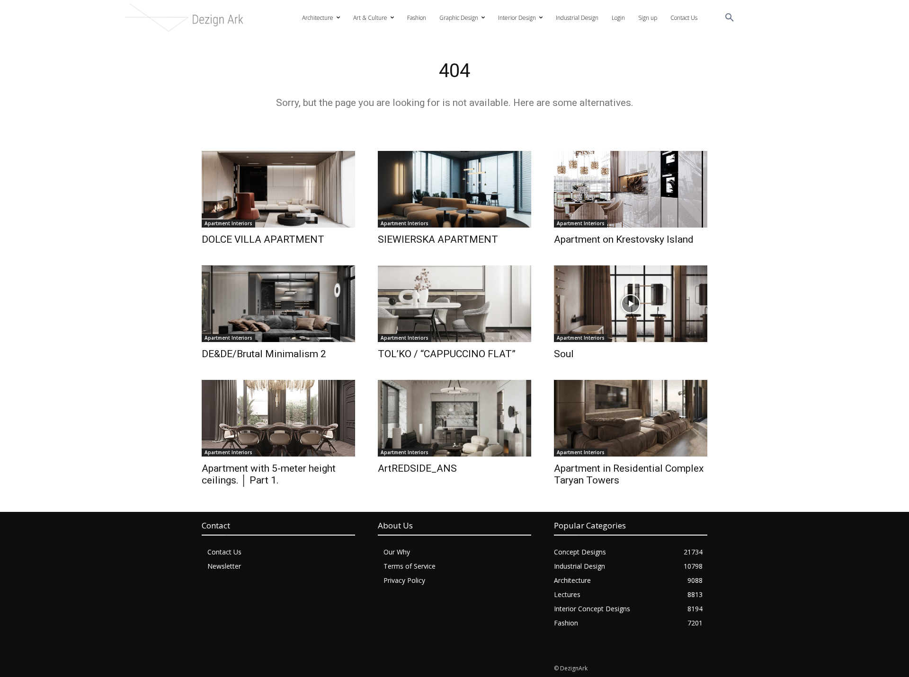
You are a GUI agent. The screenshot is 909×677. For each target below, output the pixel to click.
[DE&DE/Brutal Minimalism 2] (278, 303)
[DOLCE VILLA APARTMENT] (278, 189)
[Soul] (630, 303)
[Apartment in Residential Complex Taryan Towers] (630, 418)
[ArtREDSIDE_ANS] (454, 418)
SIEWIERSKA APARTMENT (438, 239)
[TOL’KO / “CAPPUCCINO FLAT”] (454, 303)
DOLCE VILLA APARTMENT (263, 239)
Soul (564, 354)
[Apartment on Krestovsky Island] (630, 189)
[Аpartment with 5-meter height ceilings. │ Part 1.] (278, 418)
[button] (729, 18)
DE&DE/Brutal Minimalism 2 (264, 354)
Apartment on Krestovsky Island (624, 239)
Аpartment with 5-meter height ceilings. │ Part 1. (269, 474)
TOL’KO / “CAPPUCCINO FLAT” (447, 354)
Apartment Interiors (228, 223)
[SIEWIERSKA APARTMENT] (454, 189)
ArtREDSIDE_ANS (417, 468)
